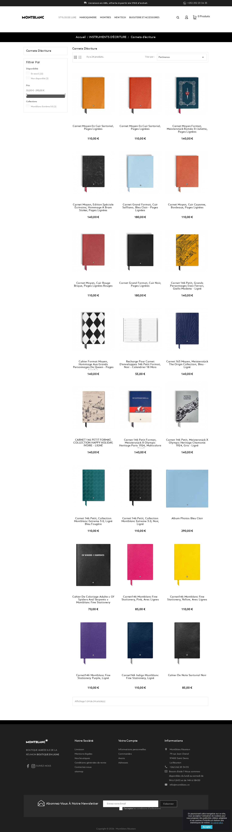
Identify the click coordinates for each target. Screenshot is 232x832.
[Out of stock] (137, 592)
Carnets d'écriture (38, 51)
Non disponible (39, 79)
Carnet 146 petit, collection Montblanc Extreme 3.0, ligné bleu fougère (93, 521)
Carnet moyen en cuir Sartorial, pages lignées (93, 127)
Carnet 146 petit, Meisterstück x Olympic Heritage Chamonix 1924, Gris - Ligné (187, 443)
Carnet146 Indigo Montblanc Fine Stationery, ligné (140, 677)
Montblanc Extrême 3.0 (43, 107)
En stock (37, 74)
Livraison (79, 749)
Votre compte (128, 740)
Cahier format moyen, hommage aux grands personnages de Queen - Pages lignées (93, 365)
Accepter (207, 827)
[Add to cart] (90, 122)
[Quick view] (97, 122)
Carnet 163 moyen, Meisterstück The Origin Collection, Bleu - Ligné (187, 364)
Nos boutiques (82, 758)
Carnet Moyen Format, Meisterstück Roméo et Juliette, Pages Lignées (187, 129)
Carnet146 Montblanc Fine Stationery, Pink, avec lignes (140, 598)
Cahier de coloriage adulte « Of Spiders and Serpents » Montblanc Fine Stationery (93, 600)
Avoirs (121, 758)
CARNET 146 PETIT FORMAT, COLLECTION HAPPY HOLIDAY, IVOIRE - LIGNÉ (93, 443)
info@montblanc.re (180, 785)
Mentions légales (83, 754)
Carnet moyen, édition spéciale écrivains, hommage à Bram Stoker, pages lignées (93, 208)
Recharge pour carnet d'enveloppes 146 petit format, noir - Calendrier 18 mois (140, 364)
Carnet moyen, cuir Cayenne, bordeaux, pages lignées (187, 206)
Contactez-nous (83, 767)
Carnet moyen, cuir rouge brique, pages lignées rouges (93, 284)
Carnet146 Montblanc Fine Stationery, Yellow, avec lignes (187, 598)
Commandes (125, 754)
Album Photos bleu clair (187, 518)
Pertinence (182, 57)
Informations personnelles (132, 749)
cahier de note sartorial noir (187, 675)
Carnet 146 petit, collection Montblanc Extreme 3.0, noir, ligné (140, 521)
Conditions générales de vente (90, 763)
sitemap (79, 772)
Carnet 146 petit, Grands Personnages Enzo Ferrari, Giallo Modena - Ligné (187, 286)
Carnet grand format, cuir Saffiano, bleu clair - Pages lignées (140, 208)
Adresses (123, 763)
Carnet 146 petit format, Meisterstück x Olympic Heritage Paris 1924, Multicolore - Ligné (140, 443)
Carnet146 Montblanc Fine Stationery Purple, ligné (93, 677)
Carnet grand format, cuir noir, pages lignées (140, 284)
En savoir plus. (217, 823)
